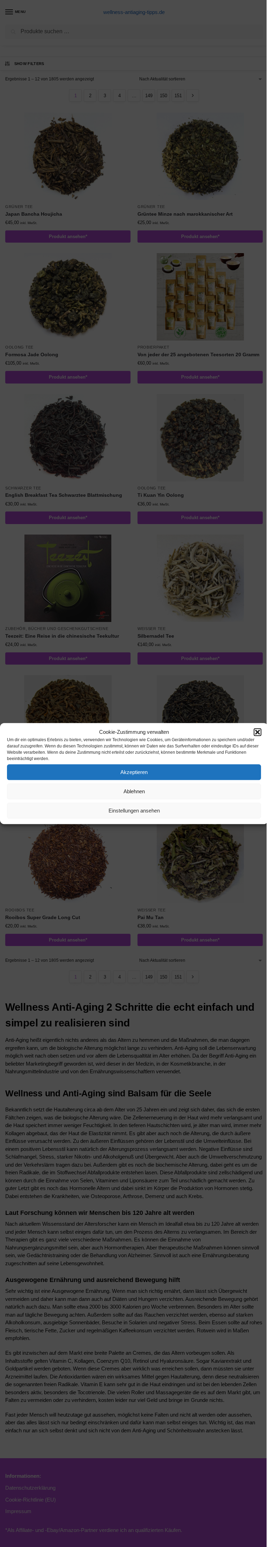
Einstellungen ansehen (134, 811)
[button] (257, 732)
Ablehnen (134, 791)
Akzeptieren (134, 772)
